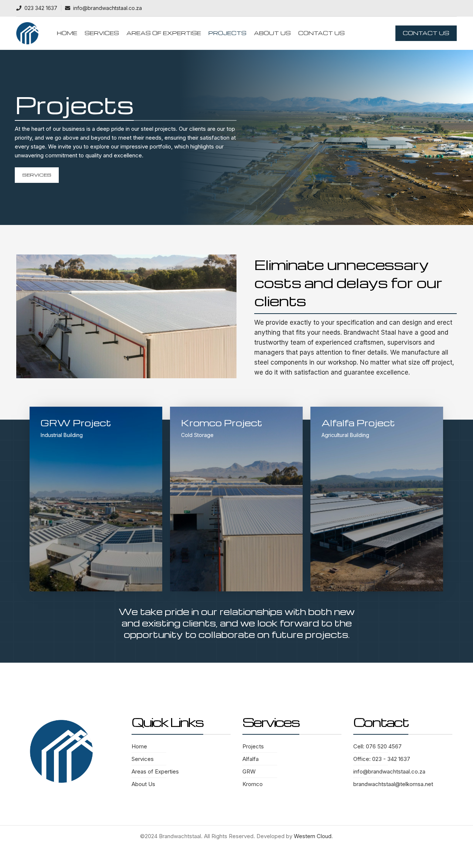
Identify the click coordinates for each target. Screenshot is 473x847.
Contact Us (426, 33)
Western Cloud (312, 836)
